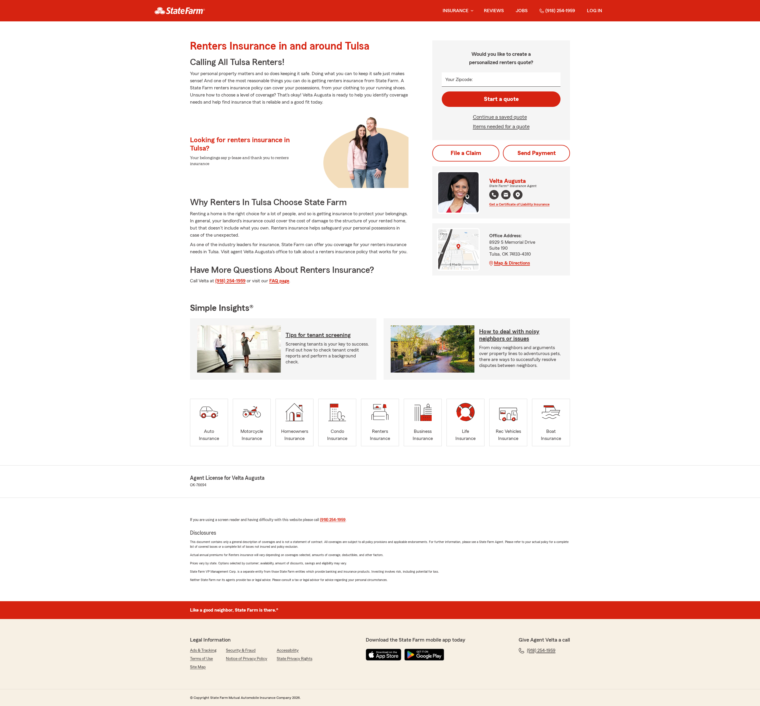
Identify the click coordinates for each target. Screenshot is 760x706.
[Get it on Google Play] (424, 655)
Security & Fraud (241, 650)
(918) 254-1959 (560, 10)
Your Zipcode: (459, 79)
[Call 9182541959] (494, 195)
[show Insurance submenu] (470, 11)
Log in (594, 10)
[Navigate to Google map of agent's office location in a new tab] (517, 195)
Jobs (522, 10)
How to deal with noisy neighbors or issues (509, 335)
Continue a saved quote (500, 117)
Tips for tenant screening (318, 335)
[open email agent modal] (506, 195)
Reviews (494, 10)
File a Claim (466, 153)
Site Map (198, 667)
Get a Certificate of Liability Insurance (519, 204)
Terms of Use (201, 659)
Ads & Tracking (203, 650)
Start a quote (501, 99)
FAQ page (279, 280)
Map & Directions (512, 263)
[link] (180, 11)
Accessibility (288, 650)
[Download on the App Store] (383, 655)
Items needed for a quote (501, 126)
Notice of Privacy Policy (246, 659)
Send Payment (536, 153)
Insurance (455, 10)
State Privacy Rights (294, 659)
